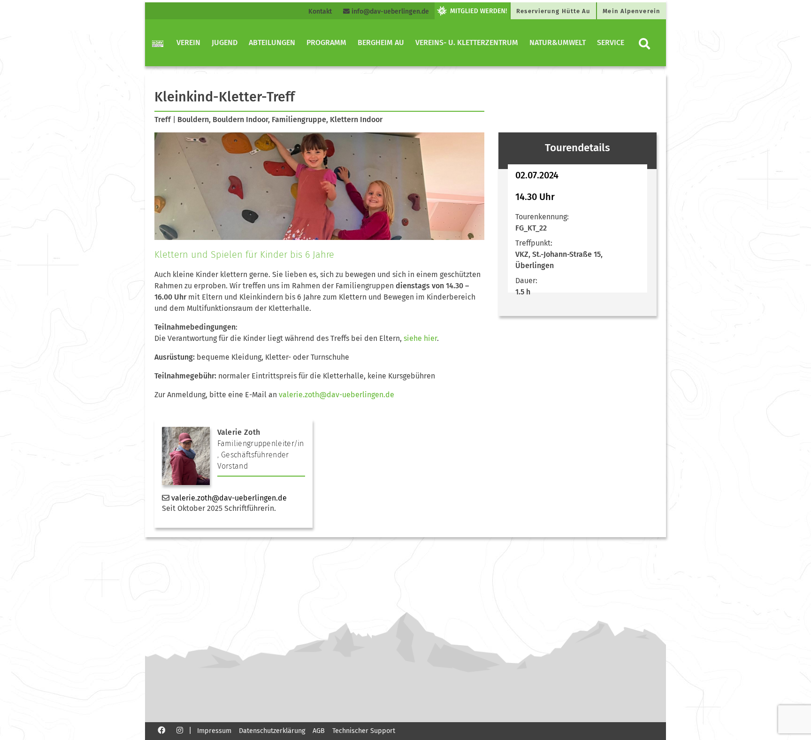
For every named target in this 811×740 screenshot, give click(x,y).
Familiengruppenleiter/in (260, 443)
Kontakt (320, 11)
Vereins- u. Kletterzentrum (466, 42)
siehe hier (419, 338)
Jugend (224, 42)
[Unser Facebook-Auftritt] (161, 729)
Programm (326, 42)
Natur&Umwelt (557, 42)
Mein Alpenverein (631, 11)
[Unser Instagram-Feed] (180, 729)
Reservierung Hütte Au (553, 11)
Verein (188, 42)
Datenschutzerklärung (272, 731)
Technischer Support (363, 731)
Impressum (214, 731)
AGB (319, 731)
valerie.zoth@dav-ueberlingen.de (336, 394)
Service (610, 42)
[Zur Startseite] (157, 42)
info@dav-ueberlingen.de (389, 11)
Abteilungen (272, 42)
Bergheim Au (381, 42)
